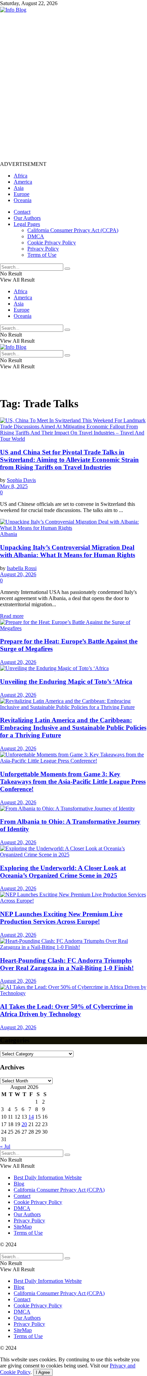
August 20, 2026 (18, 574)
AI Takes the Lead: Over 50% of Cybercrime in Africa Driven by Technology (66, 1010)
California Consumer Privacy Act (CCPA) (72, 230)
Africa (20, 176)
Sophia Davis (21, 480)
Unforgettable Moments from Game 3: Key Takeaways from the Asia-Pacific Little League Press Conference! (73, 781)
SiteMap (23, 1227)
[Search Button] (67, 269)
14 (31, 1117)
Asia (19, 188)
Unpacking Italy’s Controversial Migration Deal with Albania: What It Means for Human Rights (67, 551)
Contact (22, 212)
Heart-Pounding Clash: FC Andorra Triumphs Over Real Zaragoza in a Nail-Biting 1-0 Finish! (67, 964)
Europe (21, 194)
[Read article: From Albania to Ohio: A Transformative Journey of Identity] (73, 809)
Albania (8, 534)
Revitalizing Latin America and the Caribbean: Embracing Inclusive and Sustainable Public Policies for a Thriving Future (73, 728)
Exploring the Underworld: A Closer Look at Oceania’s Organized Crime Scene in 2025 (63, 871)
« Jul (5, 1146)
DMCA (35, 236)
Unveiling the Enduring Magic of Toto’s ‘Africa (66, 681)
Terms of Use (41, 255)
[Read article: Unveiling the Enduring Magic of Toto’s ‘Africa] (73, 668)
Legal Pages (27, 224)
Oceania (22, 200)
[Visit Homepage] (13, 10)
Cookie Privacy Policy (51, 242)
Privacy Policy (43, 249)
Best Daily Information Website (48, 1177)
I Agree (43, 1372)
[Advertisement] (73, 86)
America (23, 182)
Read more (12, 616)
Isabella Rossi (22, 568)
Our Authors (27, 218)
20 (24, 1124)
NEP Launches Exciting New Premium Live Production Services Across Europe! (61, 917)
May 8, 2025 (14, 486)
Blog (19, 1184)
